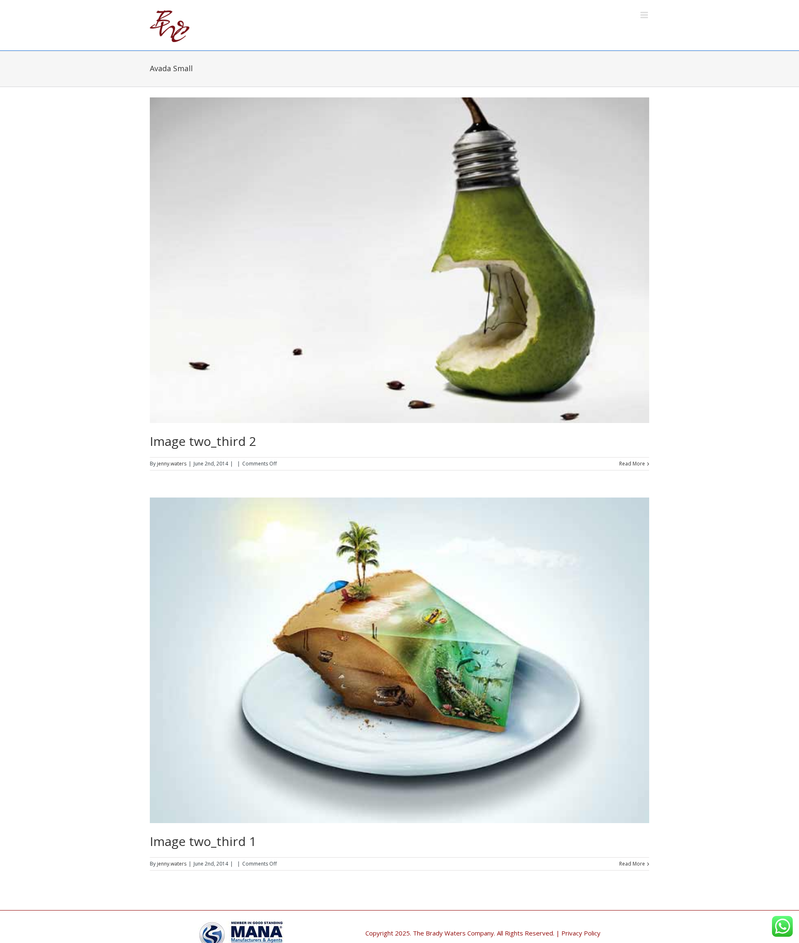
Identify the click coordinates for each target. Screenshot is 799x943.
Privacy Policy (580, 933)
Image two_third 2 (203, 441)
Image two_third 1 (203, 841)
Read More (632, 463)
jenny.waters (171, 463)
